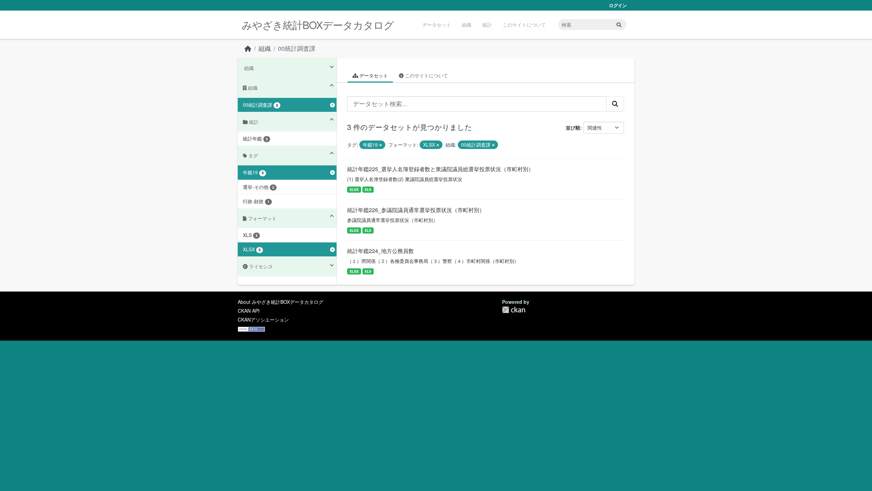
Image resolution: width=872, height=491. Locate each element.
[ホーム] (248, 48)
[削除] (380, 145)
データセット (436, 24)
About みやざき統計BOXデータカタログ (280, 301)
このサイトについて (524, 24)
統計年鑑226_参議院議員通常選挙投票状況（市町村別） (416, 210)
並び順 (573, 127)
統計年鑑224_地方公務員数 (380, 251)
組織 (466, 24)
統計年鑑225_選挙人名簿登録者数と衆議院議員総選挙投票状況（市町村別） (440, 169)
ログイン (618, 5)
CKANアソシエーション (263, 319)
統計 (487, 24)
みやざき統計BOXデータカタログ (318, 24)
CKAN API (249, 310)
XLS (367, 189)
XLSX (354, 189)
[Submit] (619, 24)
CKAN (513, 309)
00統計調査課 (296, 48)
